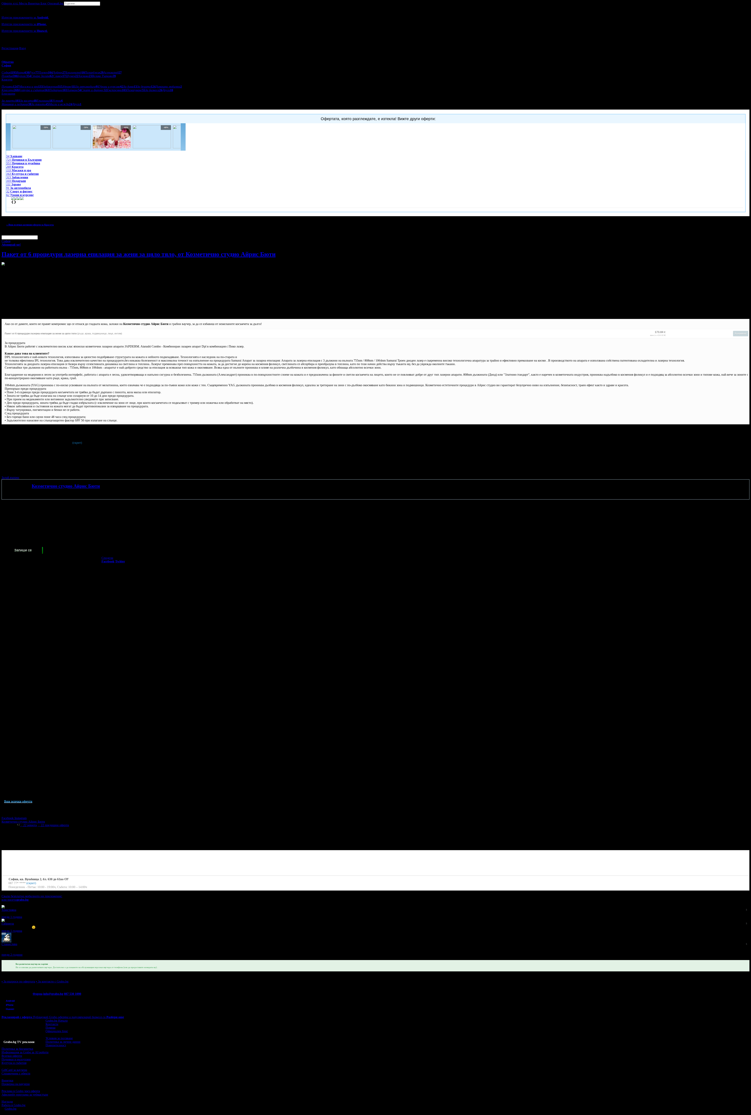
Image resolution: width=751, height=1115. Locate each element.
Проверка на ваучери (16, 1084)
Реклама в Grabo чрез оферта (21, 1091)
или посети (15, 899)
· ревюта (28, 825)
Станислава (9, 944)
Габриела (8, 923)
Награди (7, 1101)
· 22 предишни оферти (53, 825)
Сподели (107, 558)
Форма (37, 993)
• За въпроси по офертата (18, 981)
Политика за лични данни (63, 1041)
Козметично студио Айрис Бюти (66, 486)
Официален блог (57, 1031)
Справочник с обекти (16, 1073)
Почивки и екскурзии (16, 1059)
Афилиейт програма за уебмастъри (25, 1094)
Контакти (52, 1024)
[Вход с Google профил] (375, 44)
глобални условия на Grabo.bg (49, 470)
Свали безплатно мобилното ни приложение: (32, 896)
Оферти (10, 3)
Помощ (50, 1027)
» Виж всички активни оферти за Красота (30, 224)
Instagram (20, 818)
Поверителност (56, 1045)
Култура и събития (14, 1063)
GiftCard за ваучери (14, 1070)
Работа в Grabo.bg (13, 1105)
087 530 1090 (72, 993)
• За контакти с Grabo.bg (52, 981)
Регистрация (10, 48)
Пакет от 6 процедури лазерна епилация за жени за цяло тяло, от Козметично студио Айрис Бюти (139, 254)
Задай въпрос (10, 477)
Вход (22, 48)
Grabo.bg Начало (57, 1020)
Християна (9, 910)
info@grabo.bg (53, 993)
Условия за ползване (59, 1038)
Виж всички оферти (18, 801)
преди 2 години (12, 954)
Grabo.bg (10, 1108)
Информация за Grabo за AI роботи (25, 1052)
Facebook (8, 818)
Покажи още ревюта (15, 958)
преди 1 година (12, 917)
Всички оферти (12, 1055)
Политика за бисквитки (17, 1048)
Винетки (7, 1080)
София (6, 241)
